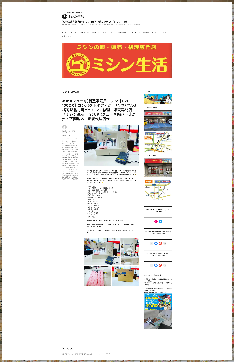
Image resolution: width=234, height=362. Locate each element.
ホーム (64, 32)
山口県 (73, 151)
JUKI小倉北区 (69, 158)
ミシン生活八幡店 (71, 143)
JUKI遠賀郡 (69, 165)
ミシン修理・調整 (120, 32)
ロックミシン (107, 32)
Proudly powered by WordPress (104, 354)
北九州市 (71, 177)
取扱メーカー (73, 32)
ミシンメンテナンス (72, 140)
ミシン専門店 (68, 169)
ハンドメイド (71, 138)
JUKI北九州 (65, 156)
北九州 (75, 145)
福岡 (76, 151)
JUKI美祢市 (65, 163)
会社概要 (146, 32)
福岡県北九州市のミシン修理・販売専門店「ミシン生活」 (95, 21)
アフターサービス (134, 32)
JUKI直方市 (74, 161)
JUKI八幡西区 (74, 154)
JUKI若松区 (72, 163)
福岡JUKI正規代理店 (72, 179)
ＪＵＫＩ (64, 138)
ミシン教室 (72, 142)
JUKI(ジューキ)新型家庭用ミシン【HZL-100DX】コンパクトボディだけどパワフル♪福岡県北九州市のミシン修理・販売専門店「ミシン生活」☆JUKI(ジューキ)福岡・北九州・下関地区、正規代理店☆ (99, 110)
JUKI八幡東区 (66, 154)
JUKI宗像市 (72, 156)
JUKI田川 (67, 161)
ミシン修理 (65, 142)
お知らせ (154, 32)
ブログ (164, 32)
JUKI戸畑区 (68, 159)
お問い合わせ (66, 36)
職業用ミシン (96, 32)
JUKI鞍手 (66, 167)
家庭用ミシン (84, 32)
